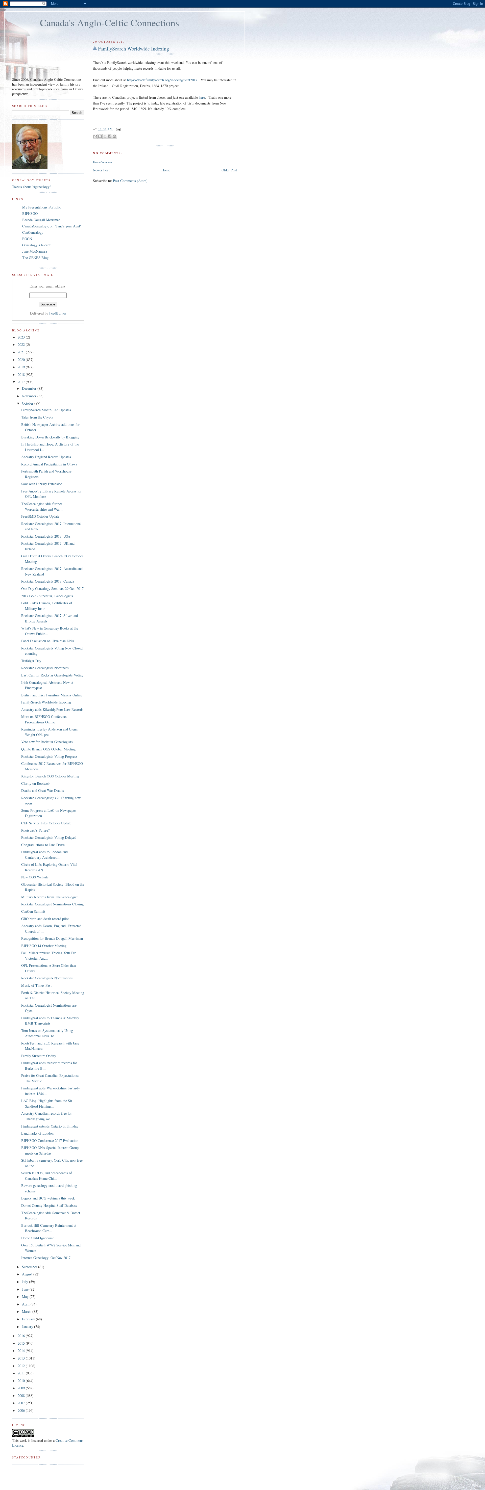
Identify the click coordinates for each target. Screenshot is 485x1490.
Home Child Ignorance (37, 1238)
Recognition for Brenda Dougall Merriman (52, 938)
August (27, 1274)
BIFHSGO (30, 213)
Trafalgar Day (31, 660)
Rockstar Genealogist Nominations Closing (52, 904)
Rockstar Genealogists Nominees (45, 667)
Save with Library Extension (41, 483)
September (30, 1266)
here (202, 97)
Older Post (229, 170)
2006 (22, 1410)
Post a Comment (102, 162)
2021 (22, 352)
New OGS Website (34, 877)
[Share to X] (104, 136)
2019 (22, 366)
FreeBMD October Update (40, 516)
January (28, 1326)
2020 (22, 359)
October (28, 403)
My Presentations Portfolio (41, 207)
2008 (22, 1395)
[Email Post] (118, 129)
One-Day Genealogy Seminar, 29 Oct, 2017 (52, 588)
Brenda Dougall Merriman (41, 219)
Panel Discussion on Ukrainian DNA (47, 640)
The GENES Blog (35, 257)
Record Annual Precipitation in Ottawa (49, 464)
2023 (22, 337)
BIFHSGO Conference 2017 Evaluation (49, 1140)
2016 (22, 1335)
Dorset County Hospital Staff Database (49, 1205)
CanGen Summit (33, 911)
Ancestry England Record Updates (46, 456)
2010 (22, 1380)
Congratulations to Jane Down (43, 844)
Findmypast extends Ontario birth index (49, 1126)
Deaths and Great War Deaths (42, 790)
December (29, 388)
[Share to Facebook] (109, 136)
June (26, 1289)
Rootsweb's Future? (35, 830)
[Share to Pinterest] (114, 136)
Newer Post (101, 170)
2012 (22, 1365)
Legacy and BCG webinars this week (48, 1198)
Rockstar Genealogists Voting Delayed (48, 837)
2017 (22, 381)
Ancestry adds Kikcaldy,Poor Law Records (52, 709)
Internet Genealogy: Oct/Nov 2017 (45, 1257)
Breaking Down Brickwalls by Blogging (50, 437)
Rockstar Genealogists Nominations (47, 978)
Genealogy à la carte (36, 245)
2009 (22, 1388)
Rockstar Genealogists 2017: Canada (47, 581)
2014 (22, 1350)
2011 (22, 1373)
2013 (22, 1358)
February (29, 1319)
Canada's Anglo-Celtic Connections (109, 22)
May (26, 1296)
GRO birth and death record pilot (45, 918)
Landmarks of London (37, 1133)
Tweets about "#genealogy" (31, 186)
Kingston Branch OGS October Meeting (50, 776)
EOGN (27, 238)
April (26, 1304)
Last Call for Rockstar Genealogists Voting (52, 675)
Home (165, 170)
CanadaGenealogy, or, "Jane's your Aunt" (52, 226)
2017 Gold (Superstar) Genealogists (47, 595)
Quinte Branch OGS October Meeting (48, 749)
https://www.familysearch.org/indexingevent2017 (162, 79)
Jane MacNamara (34, 251)
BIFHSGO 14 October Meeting (43, 945)
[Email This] (95, 136)
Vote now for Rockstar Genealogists (47, 741)
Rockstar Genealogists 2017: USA (45, 536)
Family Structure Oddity (38, 1055)
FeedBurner (57, 313)
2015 (22, 1343)
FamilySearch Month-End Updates (46, 409)
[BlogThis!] (100, 136)
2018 (22, 374)
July (25, 1281)
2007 (22, 1402)
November (29, 396)
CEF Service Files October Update (46, 823)
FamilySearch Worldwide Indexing (133, 48)
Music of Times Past (36, 985)
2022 (22, 344)
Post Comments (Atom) (130, 180)
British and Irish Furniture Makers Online (51, 695)
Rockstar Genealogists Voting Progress (49, 756)
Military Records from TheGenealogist (49, 897)
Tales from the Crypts (37, 417)
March (27, 1311)
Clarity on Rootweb (35, 783)
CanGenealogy (32, 232)
